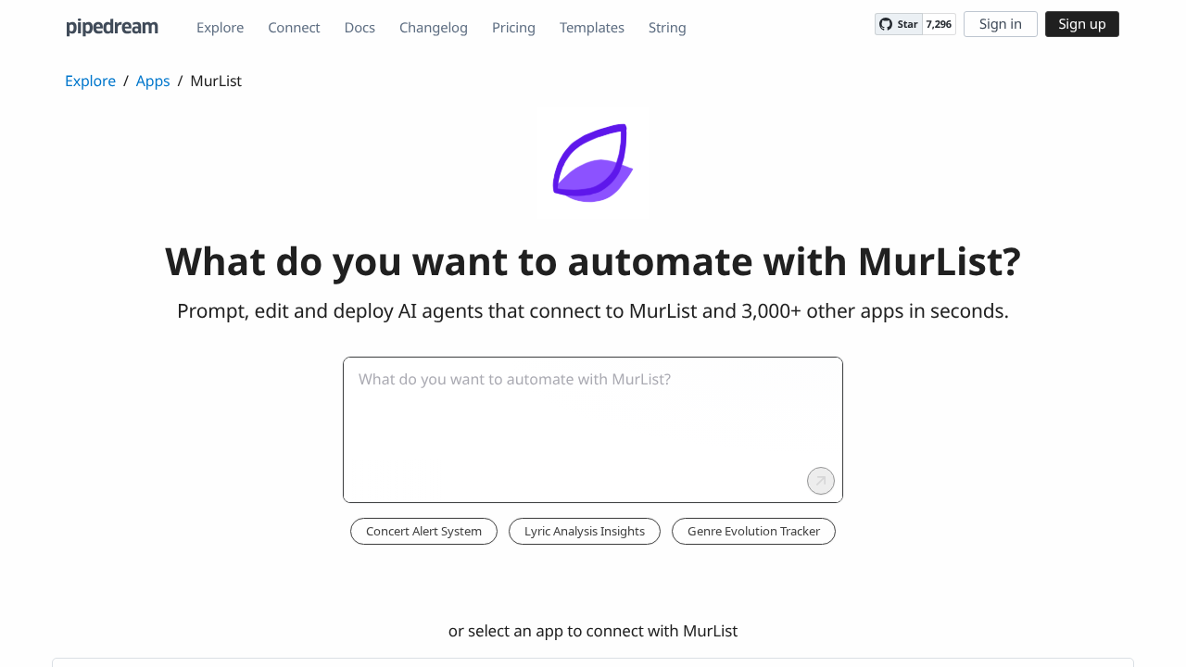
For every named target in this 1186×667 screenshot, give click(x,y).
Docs (360, 28)
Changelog (433, 28)
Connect (294, 28)
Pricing (514, 28)
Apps (153, 80)
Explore (220, 28)
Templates (592, 28)
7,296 (939, 24)
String (668, 28)
